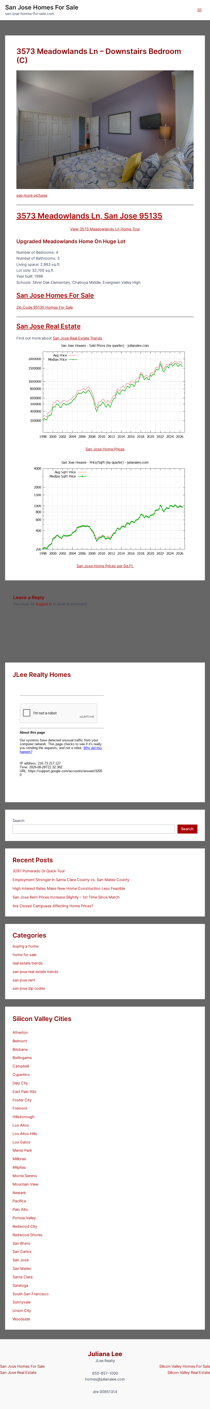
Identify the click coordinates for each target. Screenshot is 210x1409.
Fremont (20, 1108)
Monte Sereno (25, 1176)
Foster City (22, 1100)
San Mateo (22, 1268)
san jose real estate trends (35, 971)
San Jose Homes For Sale (41, 7)
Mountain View (25, 1184)
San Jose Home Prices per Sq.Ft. (105, 566)
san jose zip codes (29, 988)
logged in (44, 604)
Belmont (20, 1041)
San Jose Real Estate (48, 326)
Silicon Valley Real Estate (188, 1372)
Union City (22, 1310)
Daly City (20, 1083)
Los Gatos (21, 1142)
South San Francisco (31, 1294)
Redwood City (25, 1226)
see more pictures (31, 195)
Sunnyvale (21, 1302)
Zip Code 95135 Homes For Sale (44, 307)
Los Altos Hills (25, 1133)
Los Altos (21, 1125)
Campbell (21, 1066)
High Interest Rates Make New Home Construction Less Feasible (69, 888)
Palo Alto (20, 1209)
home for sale (24, 954)
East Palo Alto (25, 1091)
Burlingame (22, 1057)
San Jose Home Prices (105, 449)
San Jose (21, 1260)
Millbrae (19, 1159)
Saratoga (20, 1285)
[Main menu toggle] (199, 10)
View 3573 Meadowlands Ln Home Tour (105, 229)
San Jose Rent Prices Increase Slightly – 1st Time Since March (66, 897)
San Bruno (21, 1243)
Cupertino (21, 1074)
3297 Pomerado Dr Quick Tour (39, 871)
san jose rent (24, 980)
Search (19, 820)
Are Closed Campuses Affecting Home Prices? (53, 906)
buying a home (25, 946)
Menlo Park (22, 1150)
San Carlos (22, 1251)
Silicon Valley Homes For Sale (184, 1366)
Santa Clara (23, 1277)
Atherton (20, 1032)
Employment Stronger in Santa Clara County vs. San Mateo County (71, 879)
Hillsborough (24, 1116)
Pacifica (19, 1201)
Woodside (21, 1319)
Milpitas (19, 1167)
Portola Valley (24, 1218)
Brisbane (20, 1049)
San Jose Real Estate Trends (77, 338)
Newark (19, 1192)
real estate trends (28, 963)
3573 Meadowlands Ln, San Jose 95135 (89, 215)
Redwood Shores (28, 1235)
